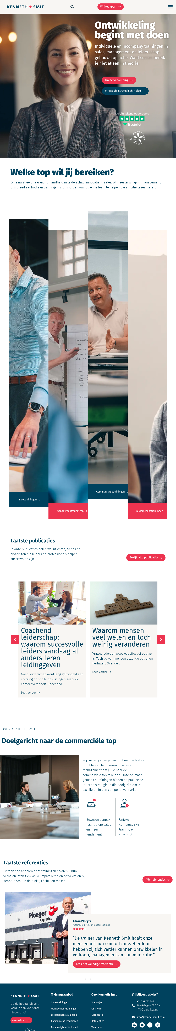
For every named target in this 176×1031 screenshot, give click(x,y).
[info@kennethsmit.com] (133, 1017)
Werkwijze (96, 1002)
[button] (161, 639)
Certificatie (97, 1014)
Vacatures (96, 1027)
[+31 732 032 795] (133, 1005)
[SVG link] (170, 7)
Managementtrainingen (63, 1008)
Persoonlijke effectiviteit (64, 1027)
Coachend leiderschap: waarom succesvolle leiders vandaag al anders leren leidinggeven (52, 647)
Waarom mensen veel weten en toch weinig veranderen (121, 637)
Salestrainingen (59, 1002)
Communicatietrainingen (64, 1021)
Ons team (96, 1008)
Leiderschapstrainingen (64, 1014)
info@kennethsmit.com (151, 1017)
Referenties (97, 1021)
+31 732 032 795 (145, 1001)
